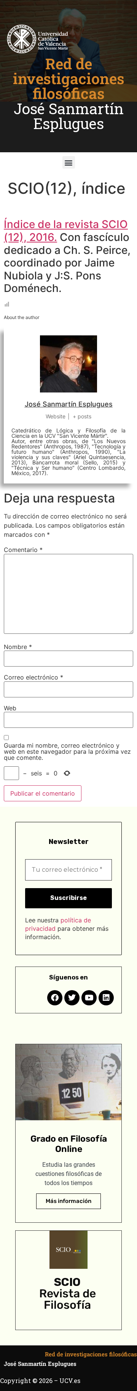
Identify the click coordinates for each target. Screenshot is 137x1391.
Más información (68, 1201)
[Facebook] (54, 997)
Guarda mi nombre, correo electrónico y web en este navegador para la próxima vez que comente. (67, 751)
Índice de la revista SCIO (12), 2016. (66, 231)
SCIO (67, 1282)
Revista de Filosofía (67, 1299)
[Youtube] (89, 997)
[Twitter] (72, 997)
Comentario (23, 550)
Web (10, 708)
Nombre (18, 647)
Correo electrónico (33, 677)
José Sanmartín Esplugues (69, 116)
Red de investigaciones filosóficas (68, 78)
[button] (68, 162)
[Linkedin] (106, 997)
